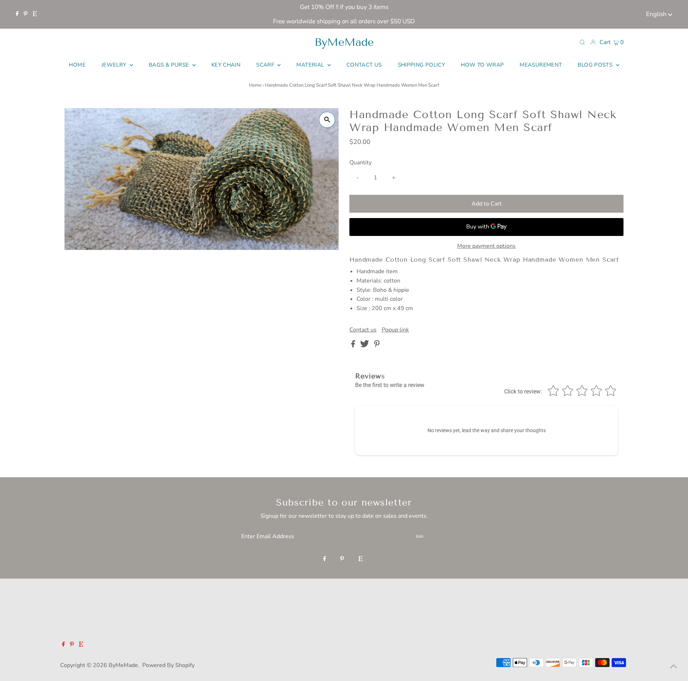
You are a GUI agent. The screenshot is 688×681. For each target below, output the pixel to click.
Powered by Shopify (168, 665)
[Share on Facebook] (354, 345)
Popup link (395, 330)
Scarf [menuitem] (266, 64)
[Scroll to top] (673, 667)
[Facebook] (17, 14)
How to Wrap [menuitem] (482, 64)
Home (255, 85)
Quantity (360, 162)
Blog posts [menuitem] (596, 64)
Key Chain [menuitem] (225, 64)
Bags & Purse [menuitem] (170, 64)
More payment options (486, 246)
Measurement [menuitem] (541, 64)
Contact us (363, 330)
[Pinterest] (25, 14)
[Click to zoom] (327, 120)
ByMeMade (344, 42)
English (657, 14)
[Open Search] (582, 42)
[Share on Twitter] (365, 345)
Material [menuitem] (310, 64)
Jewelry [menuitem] (114, 64)
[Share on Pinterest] (377, 345)
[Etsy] (35, 14)
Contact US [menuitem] (364, 64)
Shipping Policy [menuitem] (421, 64)
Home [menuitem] (77, 64)
